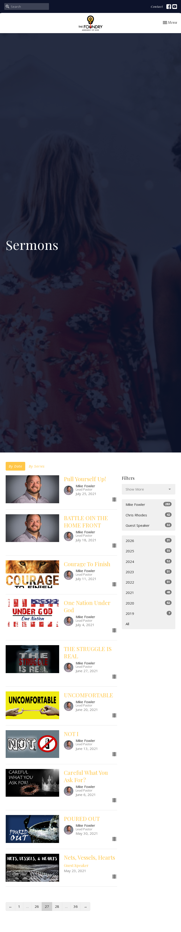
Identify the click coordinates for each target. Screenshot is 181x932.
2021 (148, 592)
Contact (157, 6)
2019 (148, 613)
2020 (148, 603)
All (127, 623)
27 (47, 906)
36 (76, 906)
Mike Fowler (148, 504)
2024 (148, 561)
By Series (37, 466)
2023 (148, 571)
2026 (148, 540)
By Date (15, 466)
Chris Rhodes (148, 514)
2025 (148, 550)
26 (37, 906)
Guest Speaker (148, 525)
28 (57, 906)
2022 (148, 582)
